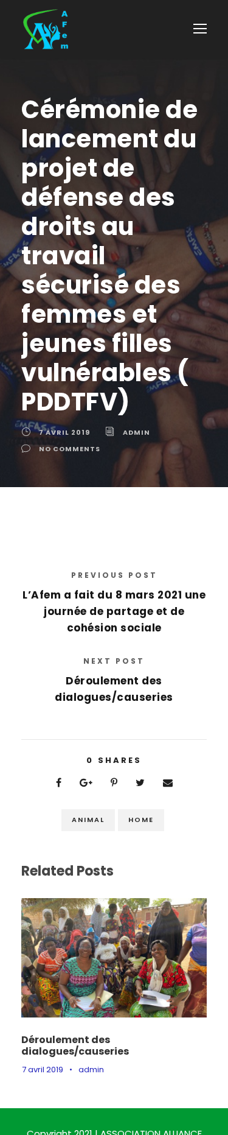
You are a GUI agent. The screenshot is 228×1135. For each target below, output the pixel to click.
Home (141, 819)
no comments (69, 449)
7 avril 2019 (64, 432)
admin (136, 432)
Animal (88, 819)
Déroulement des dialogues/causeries (75, 1045)
